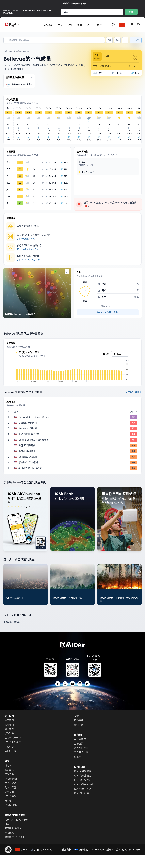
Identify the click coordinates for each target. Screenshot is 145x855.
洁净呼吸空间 (81, 747)
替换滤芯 (9, 832)
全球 (5, 51)
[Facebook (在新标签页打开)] (57, 683)
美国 (10, 51)
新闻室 (8, 765)
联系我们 (9, 724)
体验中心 (9, 746)
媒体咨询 (9, 733)
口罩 (7, 824)
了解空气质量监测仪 (26, 238)
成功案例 (9, 791)
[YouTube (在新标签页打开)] (72, 683)
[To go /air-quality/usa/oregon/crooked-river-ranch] (73, 417)
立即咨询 (79, 743)
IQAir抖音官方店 (82, 788)
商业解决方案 (81, 739)
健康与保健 (10, 787)
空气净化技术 (11, 805)
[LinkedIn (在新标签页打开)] (87, 683)
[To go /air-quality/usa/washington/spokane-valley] (73, 462)
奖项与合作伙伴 (13, 742)
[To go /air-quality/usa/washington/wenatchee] (73, 451)
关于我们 (9, 720)
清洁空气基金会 (13, 737)
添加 (137, 40)
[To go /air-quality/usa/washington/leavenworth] (73, 434)
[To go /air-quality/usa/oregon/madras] (73, 423)
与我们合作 (10, 751)
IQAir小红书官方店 (83, 784)
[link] (113, 25)
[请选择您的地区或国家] (123, 25)
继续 (131, 12)
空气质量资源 (11, 778)
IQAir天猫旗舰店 (82, 771)
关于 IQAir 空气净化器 (16, 819)
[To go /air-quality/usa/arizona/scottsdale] (73, 468)
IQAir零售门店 (81, 793)
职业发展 (9, 729)
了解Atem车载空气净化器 (28, 259)
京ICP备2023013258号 (128, 849)
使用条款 (66, 849)
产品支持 (79, 720)
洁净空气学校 (81, 752)
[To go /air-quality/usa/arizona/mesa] (73, 445)
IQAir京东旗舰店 (82, 775)
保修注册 (79, 724)
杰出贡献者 (10, 783)
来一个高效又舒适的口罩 (28, 249)
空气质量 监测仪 (13, 828)
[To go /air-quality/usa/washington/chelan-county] (73, 440)
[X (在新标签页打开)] (65, 683)
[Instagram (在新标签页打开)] (79, 683)
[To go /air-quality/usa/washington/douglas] (73, 457)
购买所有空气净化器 (15, 837)
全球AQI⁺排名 (132, 392)
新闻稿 (8, 800)
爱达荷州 (17, 51)
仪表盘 (77, 756)
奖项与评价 (10, 796)
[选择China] (123, 25)
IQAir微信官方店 (82, 780)
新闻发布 (9, 769)
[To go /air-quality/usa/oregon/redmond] (73, 428)
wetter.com (110, 306)
